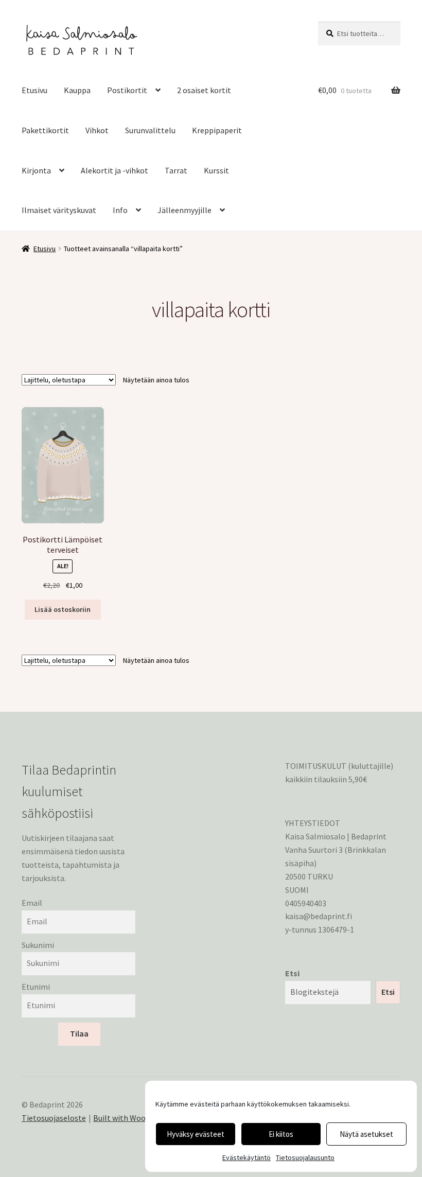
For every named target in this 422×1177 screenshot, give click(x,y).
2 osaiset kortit (204, 90)
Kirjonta (36, 170)
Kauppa (77, 90)
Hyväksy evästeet (195, 1134)
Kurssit (216, 170)
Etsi (292, 973)
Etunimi (36, 986)
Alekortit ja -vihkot (114, 170)
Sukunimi (38, 945)
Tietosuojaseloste (54, 1118)
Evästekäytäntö (246, 1157)
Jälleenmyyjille (184, 210)
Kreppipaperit (217, 130)
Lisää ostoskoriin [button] (62, 609)
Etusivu (34, 90)
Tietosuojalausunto (305, 1157)
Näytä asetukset (366, 1134)
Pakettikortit (45, 130)
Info (120, 210)
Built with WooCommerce (138, 1118)
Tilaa (79, 1033)
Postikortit (127, 90)
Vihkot (97, 130)
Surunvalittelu (150, 130)
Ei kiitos (281, 1134)
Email (32, 903)
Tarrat (176, 170)
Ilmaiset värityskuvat (59, 210)
